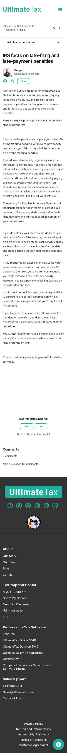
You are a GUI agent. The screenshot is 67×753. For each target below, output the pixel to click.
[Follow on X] (19, 505)
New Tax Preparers (16, 604)
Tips (22, 29)
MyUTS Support (14, 592)
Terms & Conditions (33, 739)
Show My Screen (15, 598)
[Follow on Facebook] (10, 505)
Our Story (9, 556)
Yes (27, 426)
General (11, 29)
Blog (6, 568)
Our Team (9, 562)
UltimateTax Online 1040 (19, 640)
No (41, 426)
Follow (23, 81)
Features (9, 634)
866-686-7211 (12, 685)
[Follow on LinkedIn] (55, 505)
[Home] (22, 9)
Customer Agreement (33, 745)
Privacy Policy (33, 723)
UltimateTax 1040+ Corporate (23, 652)
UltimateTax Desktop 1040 (21, 646)
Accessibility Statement (33, 734)
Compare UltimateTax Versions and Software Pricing (27, 667)
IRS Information (13, 610)
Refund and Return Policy (33, 729)
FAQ (6, 617)
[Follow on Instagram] (46, 505)
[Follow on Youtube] (28, 505)
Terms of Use (12, 698)
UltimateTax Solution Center (19, 26)
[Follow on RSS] (37, 505)
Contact (8, 574)
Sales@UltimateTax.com (19, 692)
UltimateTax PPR (14, 659)
